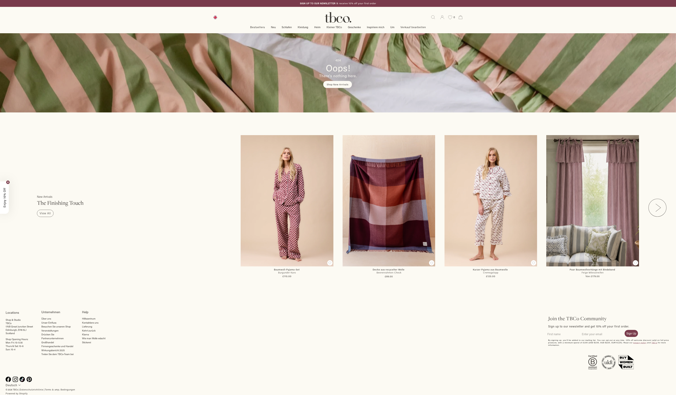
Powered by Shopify (17, 393)
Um (392, 27)
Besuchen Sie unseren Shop (56, 326)
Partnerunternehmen (52, 338)
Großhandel (47, 342)
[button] (4, 197)
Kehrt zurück (89, 330)
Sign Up (631, 333)
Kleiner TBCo (334, 27)
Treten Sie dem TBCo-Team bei (57, 354)
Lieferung (87, 326)
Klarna (85, 334)
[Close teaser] (8, 182)
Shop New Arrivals (337, 84)
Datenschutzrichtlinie (31, 389)
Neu (273, 27)
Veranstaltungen (50, 330)
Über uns (46, 318)
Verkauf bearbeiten (413, 27)
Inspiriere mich (375, 27)
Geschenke (354, 27)
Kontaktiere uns (90, 322)
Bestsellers (257, 27)
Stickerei (86, 342)
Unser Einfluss (48, 322)
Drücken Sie (47, 334)
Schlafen (287, 27)
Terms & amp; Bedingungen (60, 389)
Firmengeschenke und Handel (57, 346)
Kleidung (303, 27)
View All (45, 213)
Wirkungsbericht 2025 (53, 350)
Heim (317, 27)
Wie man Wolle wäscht (93, 338)
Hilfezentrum (89, 318)
